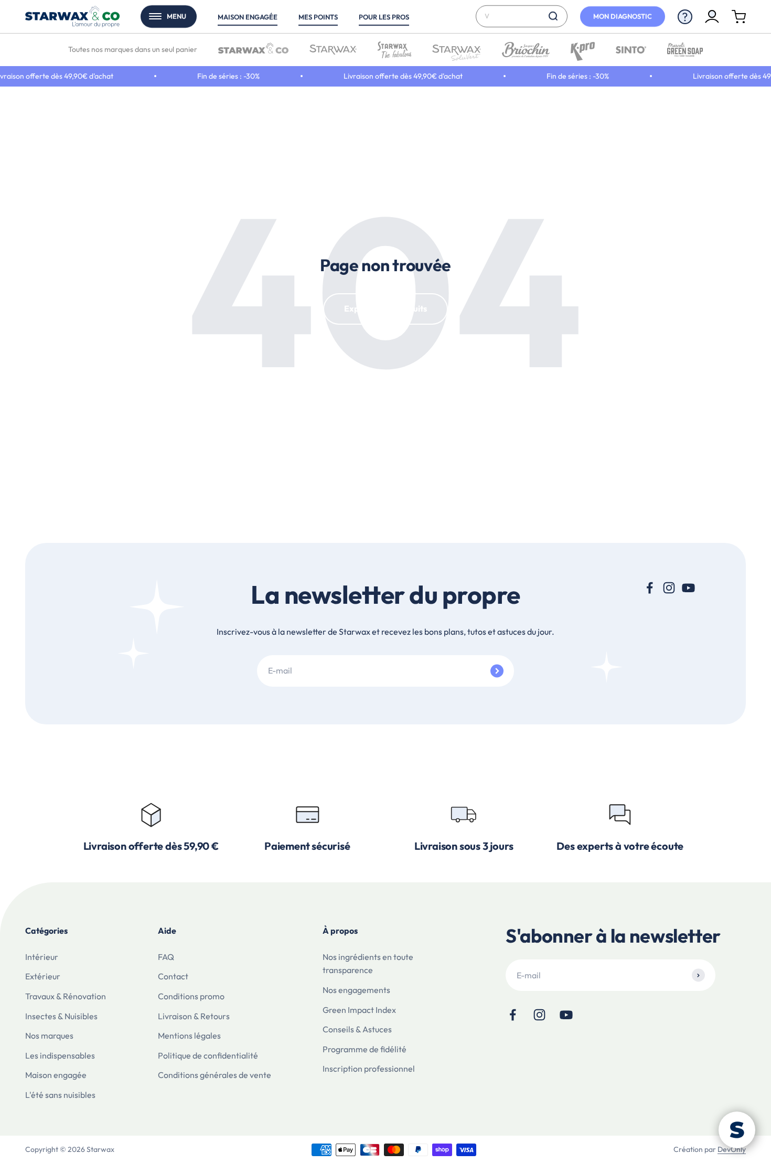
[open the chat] (737, 1130)
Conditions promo (191, 996)
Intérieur (41, 957)
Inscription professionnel (369, 1068)
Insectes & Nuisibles (61, 1016)
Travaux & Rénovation (65, 996)
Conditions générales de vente (214, 1075)
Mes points (318, 17)
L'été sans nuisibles (60, 1095)
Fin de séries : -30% (214, 76)
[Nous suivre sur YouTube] (688, 588)
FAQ (166, 957)
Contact (173, 976)
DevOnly (732, 1149)
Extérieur (42, 976)
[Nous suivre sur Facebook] (649, 588)
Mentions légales (189, 1035)
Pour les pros (384, 17)
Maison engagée (247, 17)
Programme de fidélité (364, 1049)
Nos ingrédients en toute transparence (368, 964)
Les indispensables (60, 1055)
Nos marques (49, 1035)
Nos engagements (356, 990)
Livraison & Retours (194, 1016)
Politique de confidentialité (208, 1055)
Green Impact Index (359, 1010)
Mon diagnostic (622, 16)
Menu (176, 16)
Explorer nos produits (385, 308)
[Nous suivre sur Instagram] (669, 588)
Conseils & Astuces (357, 1029)
